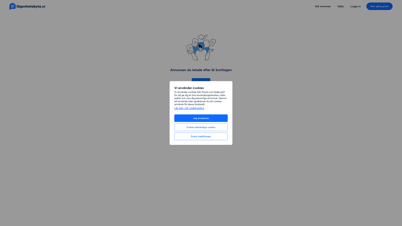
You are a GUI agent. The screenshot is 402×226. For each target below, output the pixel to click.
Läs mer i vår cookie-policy (189, 108)
